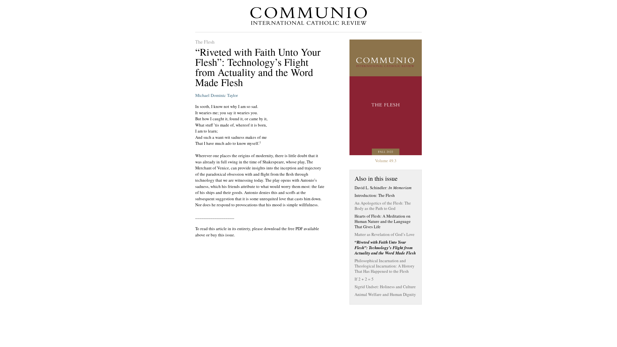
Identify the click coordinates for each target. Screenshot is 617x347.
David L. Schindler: (383, 187)
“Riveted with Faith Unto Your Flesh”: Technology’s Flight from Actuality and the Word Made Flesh (385, 247)
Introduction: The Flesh (375, 195)
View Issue (385, 97)
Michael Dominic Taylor (216, 95)
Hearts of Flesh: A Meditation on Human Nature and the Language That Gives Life (383, 221)
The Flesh (205, 42)
